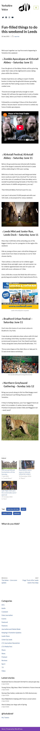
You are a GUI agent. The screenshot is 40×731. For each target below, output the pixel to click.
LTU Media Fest (7, 646)
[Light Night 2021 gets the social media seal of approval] (9, 485)
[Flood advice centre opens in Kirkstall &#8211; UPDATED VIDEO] (26, 464)
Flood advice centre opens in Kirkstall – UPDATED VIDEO (25, 472)
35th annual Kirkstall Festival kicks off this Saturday (8, 472)
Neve (3, 729)
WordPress (18, 729)
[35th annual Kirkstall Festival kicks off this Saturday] (9, 464)
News (3, 653)
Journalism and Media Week (11, 629)
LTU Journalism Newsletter (11, 643)
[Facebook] (6, 17)
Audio (4, 608)
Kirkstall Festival (13, 509)
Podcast (4, 657)
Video (4, 671)
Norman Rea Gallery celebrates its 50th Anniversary (19, 693)
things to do (7, 513)
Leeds (23, 509)
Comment (5, 612)
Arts (3, 605)
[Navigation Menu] (36, 7)
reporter (16, 36)
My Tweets (5, 717)
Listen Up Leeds (7, 639)
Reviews (4, 660)
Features (5, 626)
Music (4, 650)
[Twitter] (3, 17)
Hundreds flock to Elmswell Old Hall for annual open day (20, 682)
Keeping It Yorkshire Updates (11, 633)
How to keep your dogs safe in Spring (14, 704)
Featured (5, 622)
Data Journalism (7, 615)
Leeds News (6, 636)
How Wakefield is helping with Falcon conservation (19, 699)
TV (3, 667)
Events (4, 619)
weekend (17, 513)
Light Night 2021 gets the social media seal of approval (9, 493)
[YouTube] (12, 17)
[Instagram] (9, 17)
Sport (3, 664)
